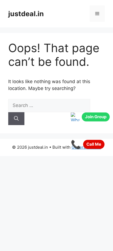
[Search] (16, 118)
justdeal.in (26, 14)
